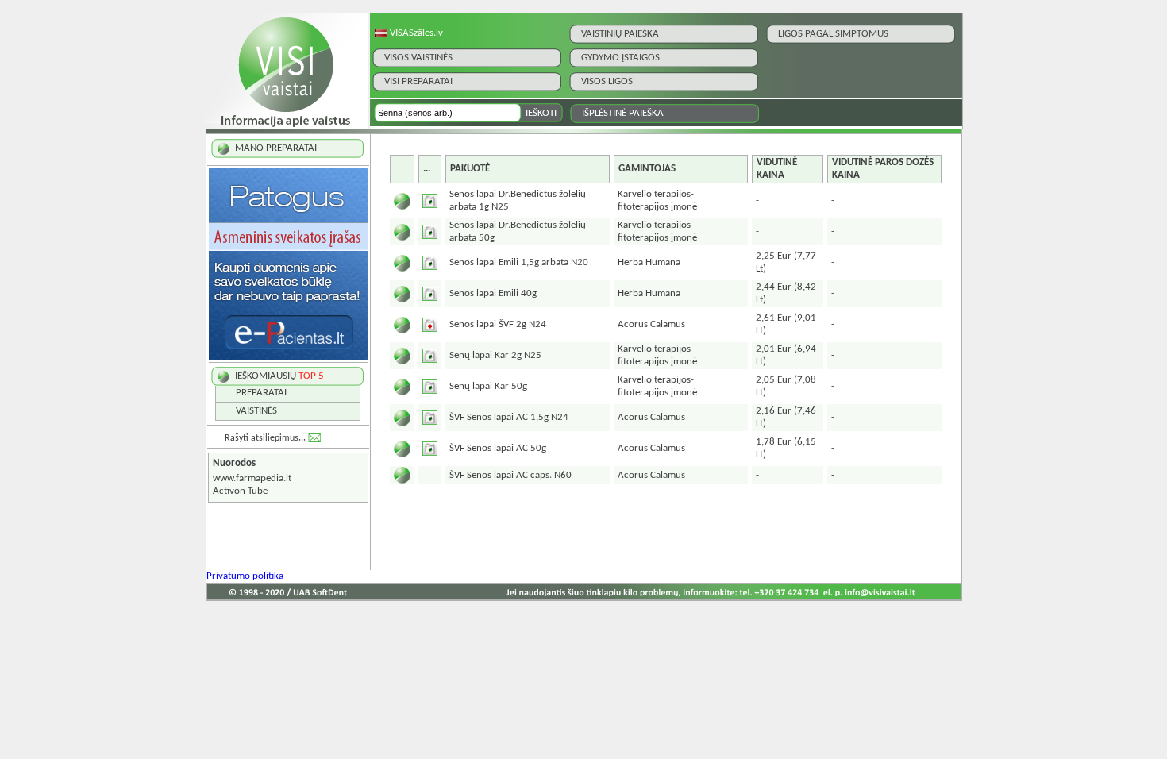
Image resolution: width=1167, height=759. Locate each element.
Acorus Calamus (651, 324)
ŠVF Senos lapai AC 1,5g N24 (508, 417)
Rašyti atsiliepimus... (265, 438)
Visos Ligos (607, 81)
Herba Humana (649, 262)
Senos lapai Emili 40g (493, 293)
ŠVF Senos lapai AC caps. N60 (510, 475)
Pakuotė (470, 169)
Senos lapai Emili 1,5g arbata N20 (518, 262)
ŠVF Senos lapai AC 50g (497, 448)
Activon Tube (240, 491)
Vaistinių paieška (620, 34)
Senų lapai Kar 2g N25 (495, 355)
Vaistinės (256, 411)
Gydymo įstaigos (620, 57)
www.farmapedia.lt (252, 478)
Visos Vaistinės (418, 57)
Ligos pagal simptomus (833, 34)
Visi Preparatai (418, 81)
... (426, 169)
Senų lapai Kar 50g (488, 386)
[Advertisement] (665, 533)
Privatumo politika (244, 576)
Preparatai (261, 392)
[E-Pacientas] (288, 357)
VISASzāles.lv (416, 33)
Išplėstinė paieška (623, 113)
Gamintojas (647, 169)
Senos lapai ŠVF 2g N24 (497, 324)
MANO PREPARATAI (276, 148)
